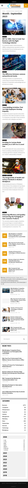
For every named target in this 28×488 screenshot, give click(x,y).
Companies (5, 407)
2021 (5, 465)
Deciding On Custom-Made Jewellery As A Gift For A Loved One (13, 144)
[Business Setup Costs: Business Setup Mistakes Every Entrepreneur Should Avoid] (6, 319)
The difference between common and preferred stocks (13, 75)
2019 (5, 472)
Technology (5, 428)
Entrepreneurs (6, 409)
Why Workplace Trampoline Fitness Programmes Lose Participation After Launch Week (17, 235)
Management (5, 416)
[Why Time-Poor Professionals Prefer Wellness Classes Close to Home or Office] (6, 300)
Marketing (4, 418)
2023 (5, 459)
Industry (4, 414)
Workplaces (9, 175)
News (3, 421)
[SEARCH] (24, 339)
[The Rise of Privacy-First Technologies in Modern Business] (6, 309)
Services (4, 425)
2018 (5, 475)
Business (4, 36)
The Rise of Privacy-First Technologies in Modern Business (17, 252)
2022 (5, 462)
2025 (5, 453)
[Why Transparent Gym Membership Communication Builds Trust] (6, 329)
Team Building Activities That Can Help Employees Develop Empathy (12, 109)
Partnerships (5, 423)
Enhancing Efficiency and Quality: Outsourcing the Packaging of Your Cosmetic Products (13, 216)
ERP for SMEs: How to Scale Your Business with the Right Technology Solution (13, 41)
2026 (5, 437)
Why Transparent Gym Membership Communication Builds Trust (16, 269)
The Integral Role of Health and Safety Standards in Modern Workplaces (13, 179)
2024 (5, 456)
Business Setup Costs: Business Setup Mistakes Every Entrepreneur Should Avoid (16, 261)
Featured (4, 412)
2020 (5, 469)
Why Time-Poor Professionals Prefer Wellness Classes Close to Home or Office (17, 244)
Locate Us (14, 1)
